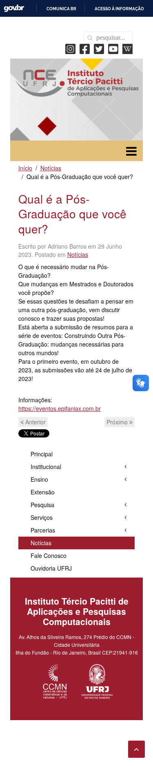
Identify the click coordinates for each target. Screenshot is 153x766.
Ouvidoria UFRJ (51, 568)
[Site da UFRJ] (97, 680)
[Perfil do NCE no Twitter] (101, 48)
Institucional (46, 466)
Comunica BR (61, 9)
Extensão (43, 492)
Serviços (42, 517)
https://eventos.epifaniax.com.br (59, 408)
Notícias (50, 168)
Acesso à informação (119, 9)
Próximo (117, 422)
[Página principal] (76, 82)
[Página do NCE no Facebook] (87, 48)
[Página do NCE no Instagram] (72, 48)
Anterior (35, 422)
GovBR (14, 8)
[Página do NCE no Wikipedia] (127, 48)
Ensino (39, 479)
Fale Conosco (49, 555)
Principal (42, 454)
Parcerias (43, 530)
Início (25, 168)
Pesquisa (42, 505)
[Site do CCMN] (55, 680)
